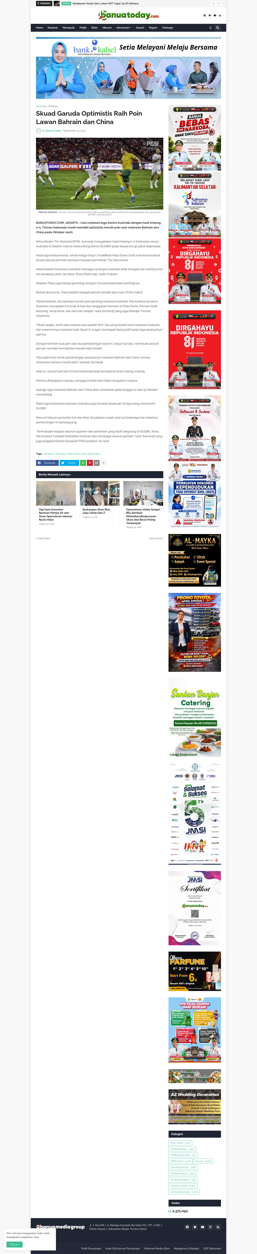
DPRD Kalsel (180, 1161)
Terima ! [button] (14, 1244)
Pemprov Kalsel (183, 1185)
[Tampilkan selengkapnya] (103, 463)
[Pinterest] (90, 463)
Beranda (41, 106)
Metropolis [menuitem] (69, 27)
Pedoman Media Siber (157, 1248)
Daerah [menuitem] (140, 27)
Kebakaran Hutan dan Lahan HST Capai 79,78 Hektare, (106, 3)
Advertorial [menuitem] (122, 27)
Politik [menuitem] (83, 27)
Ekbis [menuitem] (94, 27)
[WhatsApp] (83, 463)
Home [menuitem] (39, 27)
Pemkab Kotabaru (183, 1179)
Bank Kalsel (180, 1143)
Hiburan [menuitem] (107, 27)
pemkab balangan (184, 1192)
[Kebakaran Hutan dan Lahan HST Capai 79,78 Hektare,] (57, 3)
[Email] (97, 463)
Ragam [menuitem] (153, 27)
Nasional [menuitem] (53, 27)
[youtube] (215, 15)
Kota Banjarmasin (183, 1167)
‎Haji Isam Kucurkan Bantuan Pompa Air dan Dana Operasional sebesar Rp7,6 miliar (55, 514)
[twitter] (210, 15)
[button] (214, 4)
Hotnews (53, 106)
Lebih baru (44, 538)
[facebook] (205, 15)
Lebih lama (155, 538)
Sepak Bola (93, 453)
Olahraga (60, 453)
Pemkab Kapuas (182, 1173)
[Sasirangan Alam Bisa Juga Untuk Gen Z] (99, 493)
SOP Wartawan (212, 1248)
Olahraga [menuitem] (167, 27)
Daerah (203, 1161)
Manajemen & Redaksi (186, 1248)
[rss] (220, 15)
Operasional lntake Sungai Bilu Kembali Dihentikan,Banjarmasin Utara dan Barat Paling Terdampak (143, 516)
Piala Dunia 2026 (76, 453)
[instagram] (210, 1227)
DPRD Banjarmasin (183, 1155)
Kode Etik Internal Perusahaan (123, 1248)
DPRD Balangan (182, 1149)
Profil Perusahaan (91, 1248)
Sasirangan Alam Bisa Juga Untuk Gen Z (96, 511)
